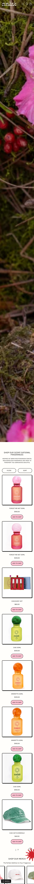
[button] (26, 3)
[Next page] (30, 849)
